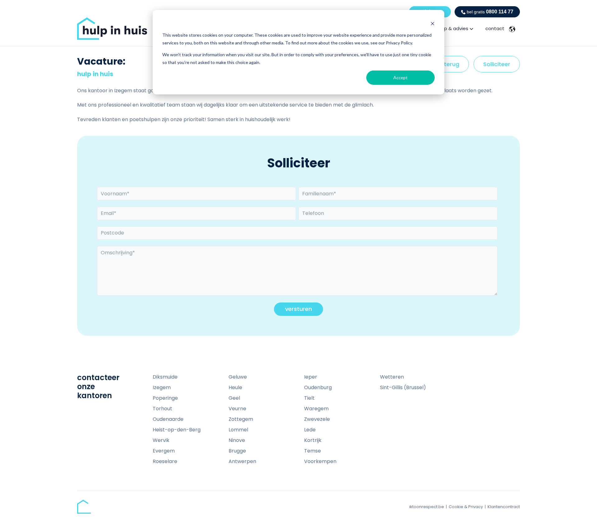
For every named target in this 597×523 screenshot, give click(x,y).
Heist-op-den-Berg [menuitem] (177, 429)
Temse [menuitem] (312, 450)
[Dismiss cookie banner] (432, 23)
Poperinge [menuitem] (165, 398)
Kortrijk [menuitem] (313, 440)
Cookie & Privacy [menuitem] (466, 507)
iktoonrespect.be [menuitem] (426, 507)
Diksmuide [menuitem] (165, 376)
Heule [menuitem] (235, 387)
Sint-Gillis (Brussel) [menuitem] (403, 387)
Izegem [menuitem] (162, 387)
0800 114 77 (490, 11)
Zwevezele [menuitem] (317, 419)
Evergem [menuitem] (164, 450)
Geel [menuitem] (234, 398)
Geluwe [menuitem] (238, 376)
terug (451, 66)
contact (494, 28)
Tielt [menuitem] (309, 398)
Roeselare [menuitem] (165, 461)
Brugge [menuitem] (237, 450)
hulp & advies (452, 28)
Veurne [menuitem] (237, 408)
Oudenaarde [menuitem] (168, 419)
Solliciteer (496, 64)
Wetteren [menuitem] (392, 376)
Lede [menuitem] (310, 429)
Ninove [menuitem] (237, 440)
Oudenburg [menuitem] (318, 387)
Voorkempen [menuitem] (320, 461)
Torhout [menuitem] (162, 408)
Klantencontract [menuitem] (504, 507)
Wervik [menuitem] (161, 440)
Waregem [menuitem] (316, 408)
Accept (400, 77)
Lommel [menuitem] (238, 429)
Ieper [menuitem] (310, 376)
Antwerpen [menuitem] (242, 461)
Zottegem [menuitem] (241, 419)
